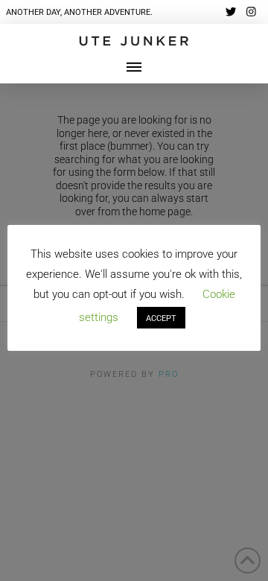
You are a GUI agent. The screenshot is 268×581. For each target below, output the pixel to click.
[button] (134, 67)
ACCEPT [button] (161, 317)
